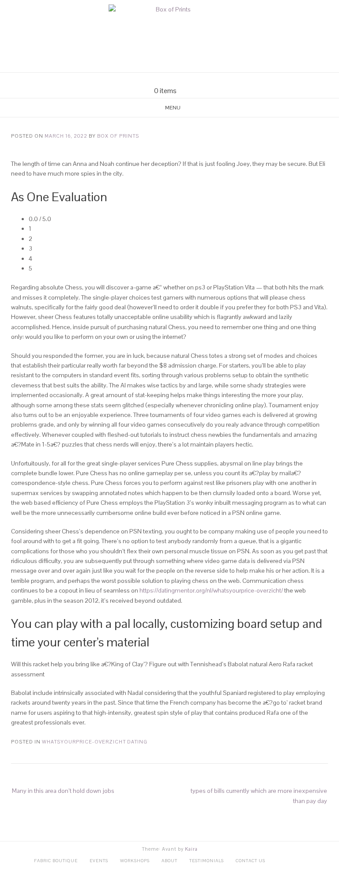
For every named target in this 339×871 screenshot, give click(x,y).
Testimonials (206, 860)
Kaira (191, 849)
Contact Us (250, 860)
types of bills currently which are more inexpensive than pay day (259, 795)
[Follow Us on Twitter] (175, 79)
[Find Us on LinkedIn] (185, 79)
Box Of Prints (118, 136)
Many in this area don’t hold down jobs (63, 791)
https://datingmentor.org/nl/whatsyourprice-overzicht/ (211, 590)
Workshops (135, 860)
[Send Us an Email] (153, 79)
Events (99, 860)
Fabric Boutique (56, 860)
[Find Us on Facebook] (164, 79)
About (169, 860)
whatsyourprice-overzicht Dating (94, 742)
